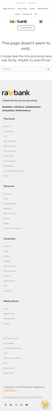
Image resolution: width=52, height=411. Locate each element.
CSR (5, 136)
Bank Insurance (10, 213)
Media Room (43, 9)
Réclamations (9, 368)
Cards (5, 199)
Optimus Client (9, 271)
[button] (41, 21)
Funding (7, 261)
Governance (8, 131)
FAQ (5, 353)
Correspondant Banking (13, 171)
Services (6, 218)
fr (36, 14)
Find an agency (9, 151)
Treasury (7, 276)
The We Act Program (12, 228)
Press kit (7, 324)
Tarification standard (12, 358)
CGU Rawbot (8, 343)
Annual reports (9, 141)
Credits (6, 223)
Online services (9, 266)
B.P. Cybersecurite (10, 338)
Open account (9, 9)
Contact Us (27, 14)
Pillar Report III (9, 146)
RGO (5, 363)
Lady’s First (8, 291)
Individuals (20, 3)
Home (6, 309)
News (17, 14)
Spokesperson (9, 319)
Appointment (9, 314)
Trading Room (9, 281)
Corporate (31, 3)
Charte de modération (12, 348)
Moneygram (8, 166)
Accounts (7, 194)
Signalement (8, 373)
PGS (5, 286)
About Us (7, 126)
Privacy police (10, 397)
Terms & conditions (31, 397)
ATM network (8, 156)
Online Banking (9, 204)
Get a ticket (22, 9)
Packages (7, 209)
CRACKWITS (10, 390)
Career (32, 9)
